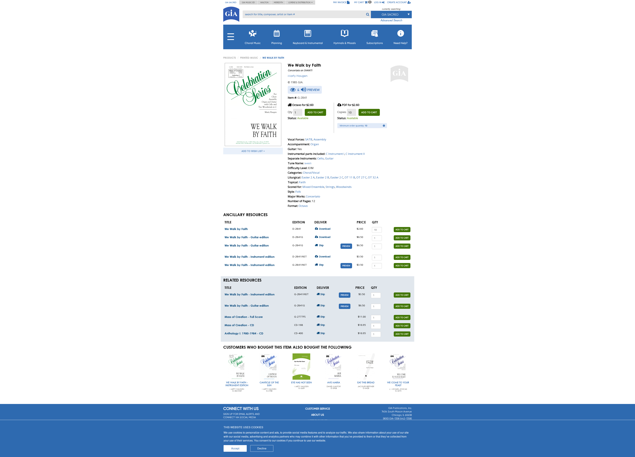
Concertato (313, 196)
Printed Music (249, 57)
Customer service (317, 408)
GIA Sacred (230, 2)
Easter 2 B (322, 177)
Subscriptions (374, 43)
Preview (346, 246)
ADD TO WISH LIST (252, 151)
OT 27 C (361, 177)
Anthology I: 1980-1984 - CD (244, 333)
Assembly (320, 139)
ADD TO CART (315, 112)
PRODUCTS (229, 57)
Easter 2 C (336, 177)
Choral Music (253, 43)
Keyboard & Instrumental (308, 43)
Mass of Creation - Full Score (244, 316)
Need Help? (401, 43)
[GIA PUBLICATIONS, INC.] (231, 14)
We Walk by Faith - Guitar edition (247, 237)
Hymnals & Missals (345, 43)
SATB (308, 139)
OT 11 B (350, 177)
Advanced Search (391, 20)
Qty (290, 112)
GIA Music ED (248, 2)
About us (317, 414)
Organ (315, 144)
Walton (264, 2)
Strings (330, 187)
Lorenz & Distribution (299, 2)
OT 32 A (373, 177)
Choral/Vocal (311, 172)
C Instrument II (355, 154)
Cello (320, 158)
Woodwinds (344, 187)
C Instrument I (335, 154)
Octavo (303, 206)
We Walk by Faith (236, 228)
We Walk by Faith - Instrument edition (250, 256)
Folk (298, 191)
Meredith (278, 2)
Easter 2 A (308, 177)
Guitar (329, 158)
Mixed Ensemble (313, 187)
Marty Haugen (297, 75)
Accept (235, 448)
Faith (302, 182)
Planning (276, 43)
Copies (341, 112)
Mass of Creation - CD (239, 325)
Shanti (307, 163)
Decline (261, 448)
